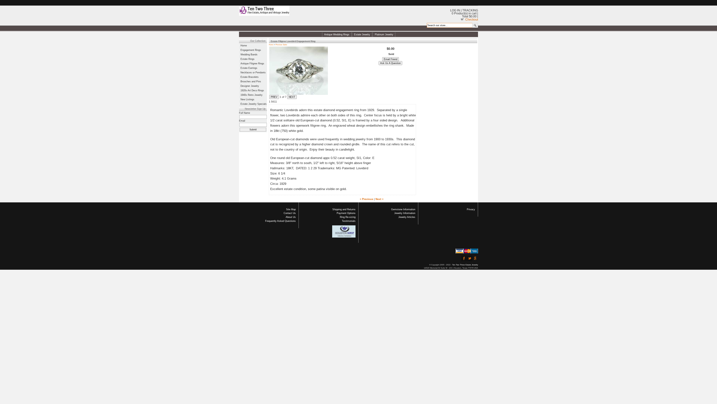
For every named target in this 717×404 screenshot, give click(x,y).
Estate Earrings (248, 68)
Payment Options (346, 213)
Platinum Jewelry (384, 34)
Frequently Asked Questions (280, 221)
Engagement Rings (250, 50)
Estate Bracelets (249, 77)
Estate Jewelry (362, 34)
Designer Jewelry (249, 86)
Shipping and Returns (344, 209)
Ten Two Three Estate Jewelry (465, 265)
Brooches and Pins (250, 81)
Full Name (244, 112)
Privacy (471, 209)
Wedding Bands (248, 54)
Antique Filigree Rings (252, 63)
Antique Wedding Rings (336, 34)
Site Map (291, 209)
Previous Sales (281, 45)
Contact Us (290, 213)
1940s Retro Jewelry (251, 95)
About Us (291, 217)
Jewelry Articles (406, 217)
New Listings (247, 99)
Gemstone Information (403, 209)
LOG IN (455, 10)
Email (242, 120)
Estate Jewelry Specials (253, 103)
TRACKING (470, 10)
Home (271, 45)
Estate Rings (247, 59)
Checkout (471, 19)
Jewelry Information (404, 213)
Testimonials (349, 221)
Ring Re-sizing (348, 217)
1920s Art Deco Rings (252, 90)
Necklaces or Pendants (253, 72)
